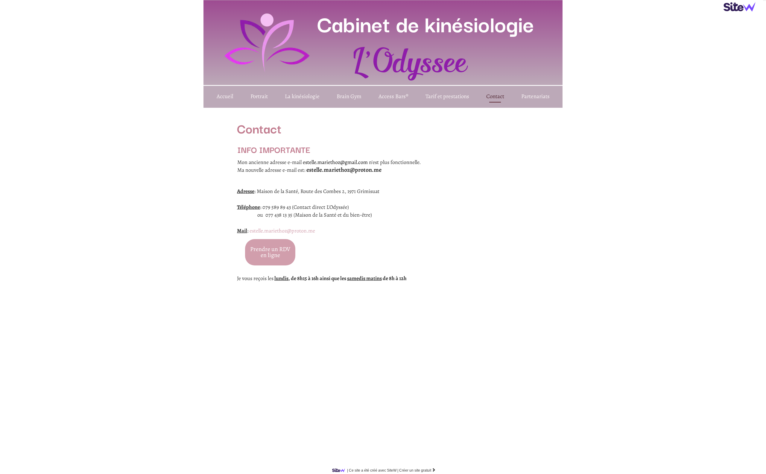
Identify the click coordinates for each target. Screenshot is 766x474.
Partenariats (535, 96)
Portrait (259, 96)
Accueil (225, 96)
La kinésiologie (302, 96)
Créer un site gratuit (417, 470)
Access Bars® (393, 96)
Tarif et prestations (447, 96)
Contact (495, 96)
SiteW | (372, 470)
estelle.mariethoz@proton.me (282, 230)
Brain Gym (349, 96)
